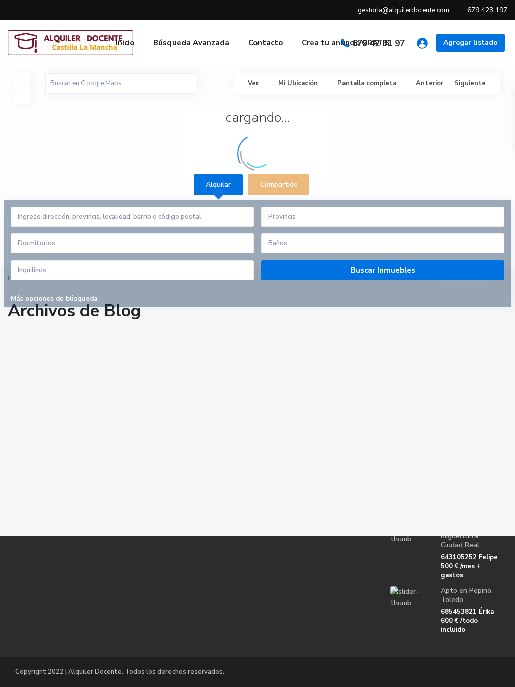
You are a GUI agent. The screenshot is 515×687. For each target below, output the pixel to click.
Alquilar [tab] (218, 184)
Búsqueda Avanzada (191, 43)
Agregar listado (470, 42)
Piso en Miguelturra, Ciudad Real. (461, 536)
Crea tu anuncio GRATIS (346, 43)
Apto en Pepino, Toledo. (467, 595)
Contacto (265, 43)
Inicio (125, 43)
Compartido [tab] (279, 184)
